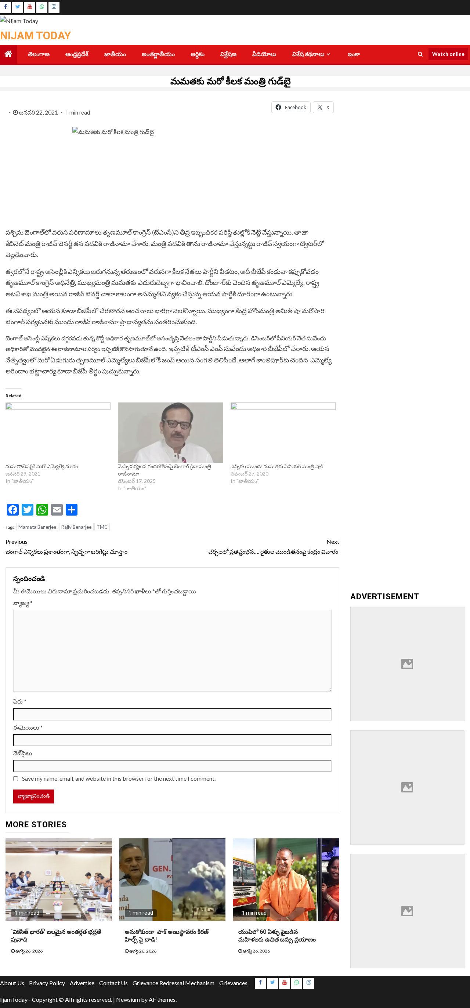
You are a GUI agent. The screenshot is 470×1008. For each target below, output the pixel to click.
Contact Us (113, 982)
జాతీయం (115, 54)
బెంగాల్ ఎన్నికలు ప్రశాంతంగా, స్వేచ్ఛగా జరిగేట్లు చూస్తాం (66, 546)
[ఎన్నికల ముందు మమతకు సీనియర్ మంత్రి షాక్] (283, 432)
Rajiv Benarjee (76, 527)
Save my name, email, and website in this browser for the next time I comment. (119, 778)
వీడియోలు (264, 54)
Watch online (448, 54)
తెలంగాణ (39, 54)
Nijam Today (35, 35)
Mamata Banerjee (37, 527)
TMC (102, 527)
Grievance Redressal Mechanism (173, 982)
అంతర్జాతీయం (158, 54)
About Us (12, 982)
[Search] (420, 54)
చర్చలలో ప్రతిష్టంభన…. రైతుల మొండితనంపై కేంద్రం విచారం (273, 546)
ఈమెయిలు (28, 727)
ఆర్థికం (198, 54)
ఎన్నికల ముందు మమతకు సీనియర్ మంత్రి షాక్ (277, 466)
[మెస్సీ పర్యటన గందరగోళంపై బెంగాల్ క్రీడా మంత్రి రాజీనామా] (170, 432)
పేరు (19, 701)
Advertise (82, 982)
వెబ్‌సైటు (22, 752)
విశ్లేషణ (228, 54)
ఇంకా (354, 54)
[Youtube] (29, 7)
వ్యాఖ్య (23, 602)
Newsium (128, 999)
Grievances (233, 982)
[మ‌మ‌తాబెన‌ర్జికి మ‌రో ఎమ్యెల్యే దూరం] (58, 432)
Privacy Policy (47, 982)
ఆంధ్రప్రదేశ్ (76, 54)
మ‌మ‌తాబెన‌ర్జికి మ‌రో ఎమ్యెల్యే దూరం (42, 466)
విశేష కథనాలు (308, 54)
